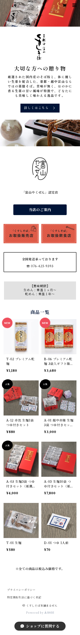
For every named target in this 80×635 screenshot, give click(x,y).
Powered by (35, 612)
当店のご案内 (40, 210)
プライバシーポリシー (21, 589)
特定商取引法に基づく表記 (24, 597)
